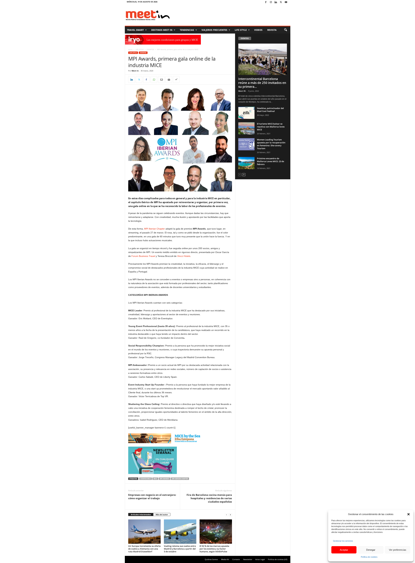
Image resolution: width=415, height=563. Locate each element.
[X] (281, 2)
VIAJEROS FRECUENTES (214, 29)
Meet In (135, 70)
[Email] (161, 79)
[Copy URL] (176, 79)
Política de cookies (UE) (277, 559)
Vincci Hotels (183, 256)
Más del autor (162, 514)
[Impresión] (169, 79)
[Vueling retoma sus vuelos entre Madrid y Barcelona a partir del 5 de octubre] (180, 531)
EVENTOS (150, 49)
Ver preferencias (397, 549)
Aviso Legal (260, 559)
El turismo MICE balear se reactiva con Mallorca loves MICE (271, 126)
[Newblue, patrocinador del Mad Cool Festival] (246, 113)
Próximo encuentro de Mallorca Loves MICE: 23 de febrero (270, 161)
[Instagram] (271, 2)
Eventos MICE (145, 479)
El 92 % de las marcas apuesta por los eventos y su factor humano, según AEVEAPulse (214, 549)
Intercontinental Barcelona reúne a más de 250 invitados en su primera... (262, 83)
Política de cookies (369, 557)
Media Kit (225, 559)
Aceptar (344, 549)
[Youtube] (286, 2)
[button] (408, 514)
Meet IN (242, 91)
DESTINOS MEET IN (161, 29)
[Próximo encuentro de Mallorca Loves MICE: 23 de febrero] (246, 163)
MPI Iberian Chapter (154, 228)
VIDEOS (258, 29)
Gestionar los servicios (343, 541)
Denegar (370, 549)
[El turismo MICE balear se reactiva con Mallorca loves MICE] (246, 128)
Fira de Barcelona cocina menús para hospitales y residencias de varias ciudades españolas (209, 498)
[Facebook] (266, 2)
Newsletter (247, 559)
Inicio (130, 49)
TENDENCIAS (187, 29)
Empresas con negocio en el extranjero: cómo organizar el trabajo (152, 496)
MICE (155, 479)
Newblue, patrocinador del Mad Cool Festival (270, 110)
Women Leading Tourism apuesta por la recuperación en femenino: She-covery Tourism (271, 144)
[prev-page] (226, 514)
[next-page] (230, 514)
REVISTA (272, 29)
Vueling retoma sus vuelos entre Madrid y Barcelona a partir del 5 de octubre (180, 549)
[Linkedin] (276, 2)
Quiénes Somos (211, 559)
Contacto (236, 559)
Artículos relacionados (141, 514)
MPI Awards (164, 479)
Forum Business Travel (143, 256)
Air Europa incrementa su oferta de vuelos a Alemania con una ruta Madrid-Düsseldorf (144, 549)
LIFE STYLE (241, 29)
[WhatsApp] (154, 79)
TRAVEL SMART (135, 29)
